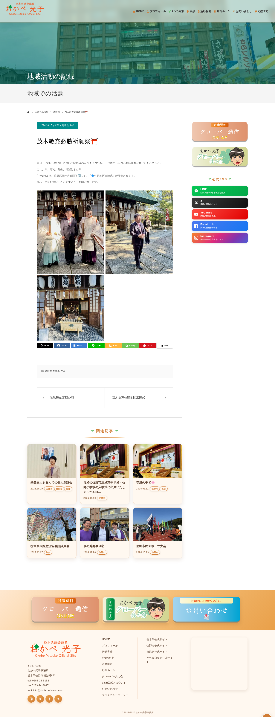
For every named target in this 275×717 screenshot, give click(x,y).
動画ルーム (223, 11)
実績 (192, 11)
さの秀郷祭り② (93, 546)
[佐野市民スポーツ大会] (157, 524)
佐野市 (57, 125)
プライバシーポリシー (115, 694)
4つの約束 (178, 11)
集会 (72, 125)
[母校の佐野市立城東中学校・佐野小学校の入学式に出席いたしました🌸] (104, 461)
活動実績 (107, 651)
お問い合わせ (244, 11)
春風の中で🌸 (145, 482)
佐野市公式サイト (156, 645)
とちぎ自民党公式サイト (159, 659)
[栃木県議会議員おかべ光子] (24, 8)
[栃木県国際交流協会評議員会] (51, 524)
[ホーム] (28, 112)
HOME (140, 11)
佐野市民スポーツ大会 (151, 546)
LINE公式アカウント (114, 682)
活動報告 (205, 11)
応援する (263, 11)
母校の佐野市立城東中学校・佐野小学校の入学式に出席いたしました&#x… (104, 487)
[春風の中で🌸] (157, 461)
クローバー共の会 (112, 676)
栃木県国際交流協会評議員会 (49, 546)
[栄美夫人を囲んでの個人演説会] (51, 461)
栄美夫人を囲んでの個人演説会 (51, 482)
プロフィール (158, 11)
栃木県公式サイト (156, 639)
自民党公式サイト (156, 651)
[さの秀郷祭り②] (104, 524)
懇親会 (65, 125)
